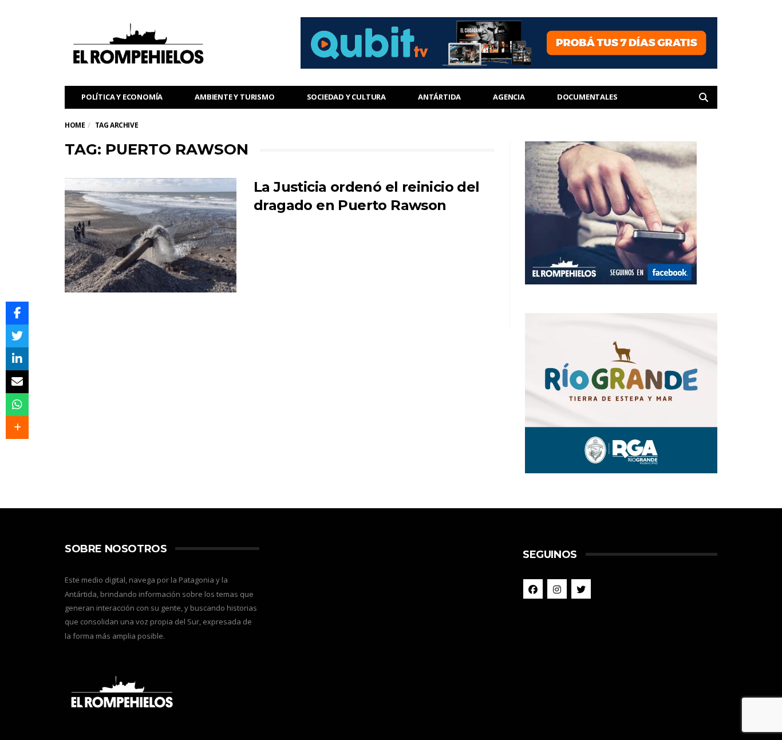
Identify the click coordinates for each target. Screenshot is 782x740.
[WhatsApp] (17, 404)
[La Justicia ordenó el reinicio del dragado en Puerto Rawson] (150, 235)
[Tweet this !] (17, 336)
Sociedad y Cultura (346, 97)
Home (75, 125)
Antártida (439, 97)
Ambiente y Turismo (234, 97)
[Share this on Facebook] (17, 313)
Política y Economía (122, 97)
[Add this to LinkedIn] (17, 358)
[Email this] (17, 381)
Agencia (509, 97)
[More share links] (17, 427)
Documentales (587, 97)
